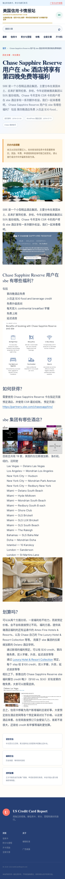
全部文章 (48, 37)
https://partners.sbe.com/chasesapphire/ (28, 406)
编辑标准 (26, 841)
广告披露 (26, 849)
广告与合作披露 (56, 3)
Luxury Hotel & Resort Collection (33, 659)
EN (59, 15)
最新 (5, 37)
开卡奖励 (60, 37)
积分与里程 (26, 37)
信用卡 (14, 37)
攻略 (37, 37)
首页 (4, 48)
